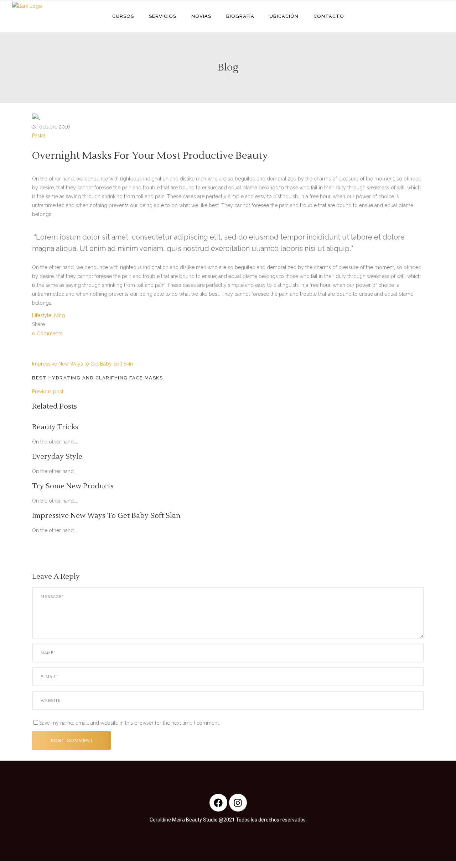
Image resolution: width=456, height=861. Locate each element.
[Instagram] (238, 803)
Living (58, 315)
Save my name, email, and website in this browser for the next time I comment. (129, 723)
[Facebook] (218, 803)
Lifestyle (41, 315)
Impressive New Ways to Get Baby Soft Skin (82, 364)
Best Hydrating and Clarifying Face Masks (97, 377)
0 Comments (47, 333)
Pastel (39, 135)
